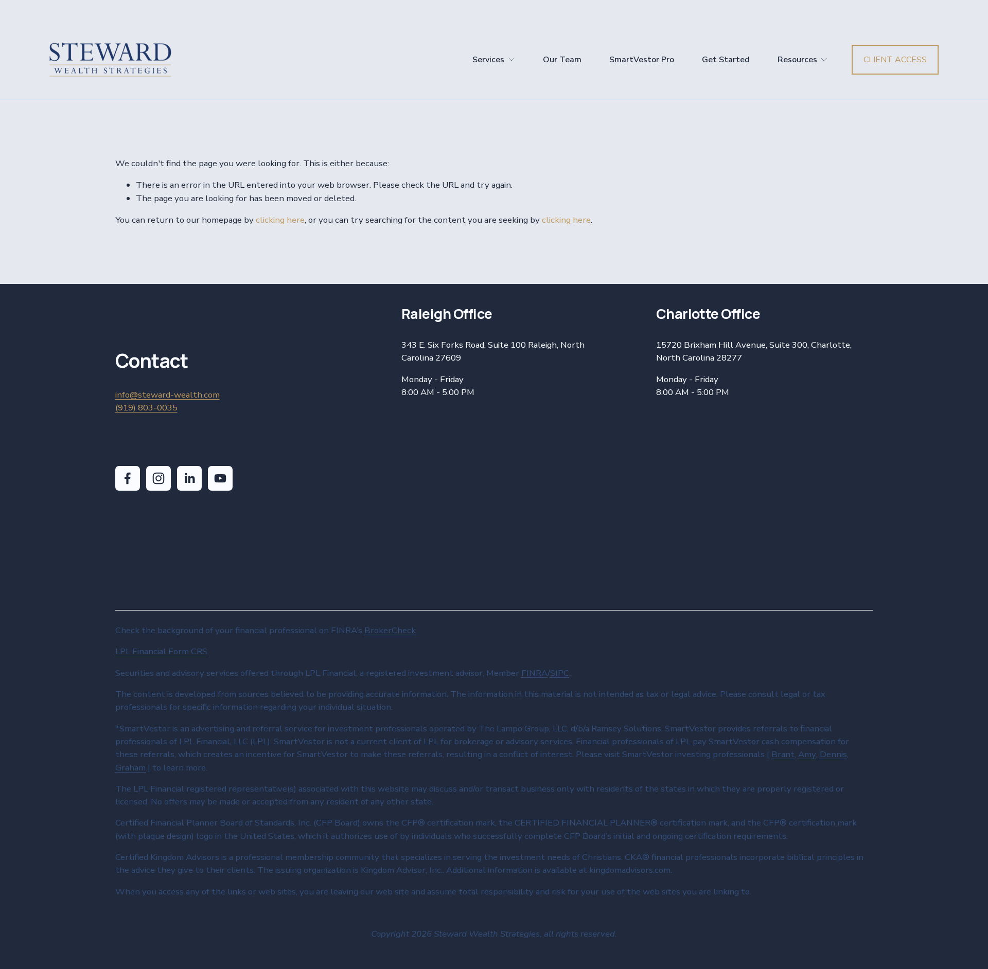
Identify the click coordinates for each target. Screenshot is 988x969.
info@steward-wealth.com (167, 395)
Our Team (562, 59)
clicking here (280, 220)
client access (895, 59)
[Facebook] (127, 478)
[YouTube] (220, 478)
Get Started (726, 59)
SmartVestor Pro (641, 59)
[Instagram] (158, 478)
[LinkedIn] (189, 478)
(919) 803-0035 (146, 408)
